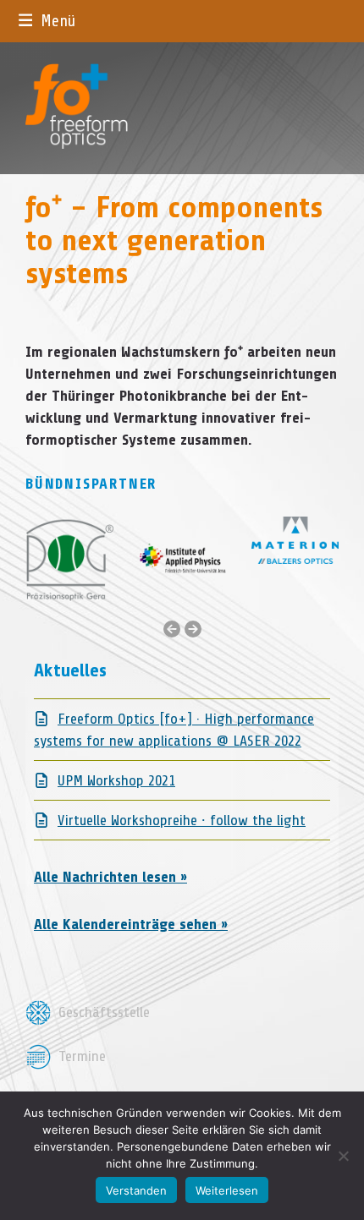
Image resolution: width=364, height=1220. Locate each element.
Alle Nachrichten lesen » (110, 876)
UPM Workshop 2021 (116, 780)
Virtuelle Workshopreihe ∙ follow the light (182, 820)
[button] (47, 21)
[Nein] (342, 1155)
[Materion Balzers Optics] (295, 538)
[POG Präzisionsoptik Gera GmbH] (69, 558)
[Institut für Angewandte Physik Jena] (182, 558)
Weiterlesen (227, 1190)
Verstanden (136, 1190)
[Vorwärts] (193, 629)
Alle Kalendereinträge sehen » (131, 924)
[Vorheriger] (171, 629)
